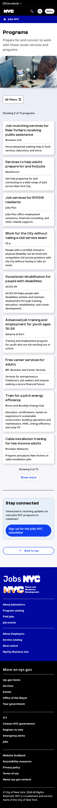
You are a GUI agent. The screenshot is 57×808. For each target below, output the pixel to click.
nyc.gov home (11, 680)
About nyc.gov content (17, 779)
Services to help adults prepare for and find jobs (25, 164)
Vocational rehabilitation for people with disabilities (28, 279)
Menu (50, 11)
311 (5, 717)
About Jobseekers (14, 604)
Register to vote (13, 729)
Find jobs (8, 616)
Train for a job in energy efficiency (24, 398)
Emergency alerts (14, 735)
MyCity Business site (16, 651)
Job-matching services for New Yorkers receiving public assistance (27, 130)
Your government (14, 704)
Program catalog (13, 610)
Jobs (5, 741)
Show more (29, 477)
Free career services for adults (24, 362)
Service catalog (12, 639)
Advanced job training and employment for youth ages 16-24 (28, 324)
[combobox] (32, 11)
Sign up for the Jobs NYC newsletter (25, 530)
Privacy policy (11, 767)
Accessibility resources (17, 761)
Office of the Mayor (15, 698)
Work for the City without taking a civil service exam (26, 235)
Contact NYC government (19, 723)
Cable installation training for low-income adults (25, 441)
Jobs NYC (13, 19)
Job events (9, 622)
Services (8, 686)
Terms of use (11, 773)
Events (7, 692)
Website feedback (14, 755)
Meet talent (10, 645)
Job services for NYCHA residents (24, 200)
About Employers (13, 633)
